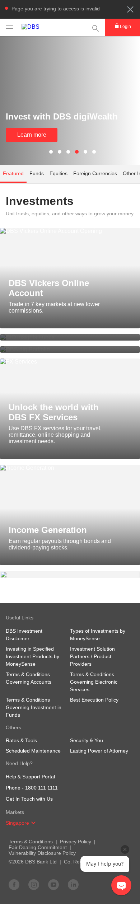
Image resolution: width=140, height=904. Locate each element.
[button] (130, 9)
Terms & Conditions (31, 841)
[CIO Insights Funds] (70, 337)
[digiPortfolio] (70, 349)
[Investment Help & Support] (70, 574)
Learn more (31, 135)
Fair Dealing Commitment (38, 847)
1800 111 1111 (41, 788)
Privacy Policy (75, 841)
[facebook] (14, 884)
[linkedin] (73, 884)
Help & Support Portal (30, 776)
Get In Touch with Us (29, 799)
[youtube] (53, 884)
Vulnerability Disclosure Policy (42, 853)
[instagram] (33, 884)
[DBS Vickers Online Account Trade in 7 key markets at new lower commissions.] (70, 231)
